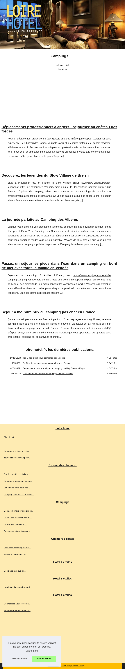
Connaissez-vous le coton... (17, 603)
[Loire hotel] (62, 24)
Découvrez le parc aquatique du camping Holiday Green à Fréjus (54, 368)
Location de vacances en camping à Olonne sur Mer (48, 373)
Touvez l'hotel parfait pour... (17, 457)
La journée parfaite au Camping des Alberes (40, 219)
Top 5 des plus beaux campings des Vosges (44, 358)
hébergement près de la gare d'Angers (41, 156)
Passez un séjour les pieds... (17, 531)
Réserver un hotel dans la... (17, 610)
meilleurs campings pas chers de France (36, 328)
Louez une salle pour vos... (17, 487)
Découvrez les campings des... (18, 481)
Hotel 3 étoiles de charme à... (18, 587)
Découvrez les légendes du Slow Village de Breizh (45, 175)
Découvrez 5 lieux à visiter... (17, 451)
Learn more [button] (32, 651)
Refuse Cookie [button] (19, 658)
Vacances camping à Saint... (17, 547)
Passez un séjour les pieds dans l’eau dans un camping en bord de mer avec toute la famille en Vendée (59, 265)
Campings (62, 69)
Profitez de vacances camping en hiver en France (47, 363)
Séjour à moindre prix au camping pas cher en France (48, 312)
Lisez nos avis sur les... (15, 571)
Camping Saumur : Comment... (19, 494)
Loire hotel (63, 65)
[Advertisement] (59, 94)
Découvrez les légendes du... (18, 517)
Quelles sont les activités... (16, 474)
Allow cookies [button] (44, 658)
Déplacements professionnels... (19, 511)
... (65, 156)
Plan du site (9, 437)
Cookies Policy (77, 666)
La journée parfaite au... (15, 524)
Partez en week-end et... (15, 554)
